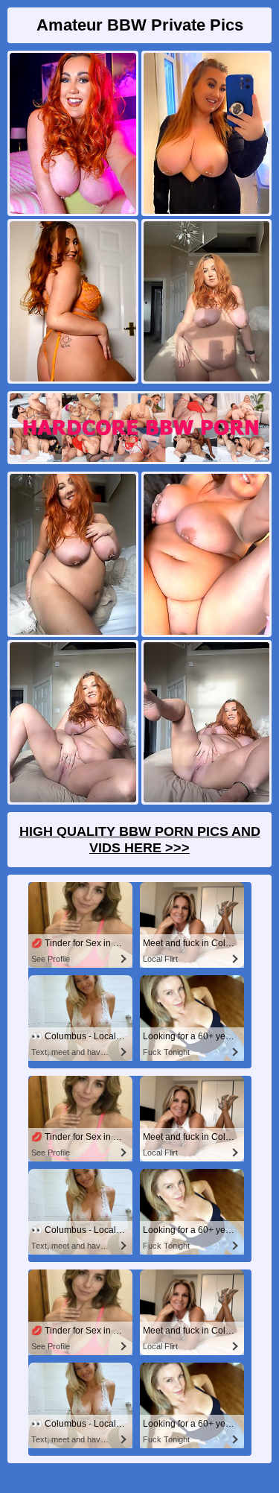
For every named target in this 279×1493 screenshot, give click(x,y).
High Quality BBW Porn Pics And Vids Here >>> (139, 839)
